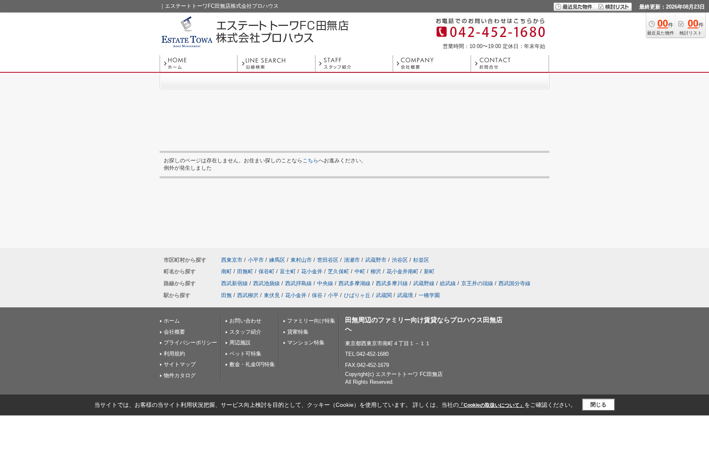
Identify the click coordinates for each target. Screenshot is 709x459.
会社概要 (174, 332)
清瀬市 (352, 260)
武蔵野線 (424, 283)
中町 (359, 271)
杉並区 (421, 260)
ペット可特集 (245, 354)
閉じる (598, 404)
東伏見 (272, 295)
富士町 (288, 271)
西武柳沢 (247, 295)
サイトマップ (180, 364)
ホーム (172, 321)
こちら (310, 160)
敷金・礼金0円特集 (252, 364)
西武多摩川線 (392, 283)
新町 (429, 271)
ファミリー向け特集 (311, 321)
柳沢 (376, 271)
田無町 (245, 271)
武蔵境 (405, 295)
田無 (226, 295)
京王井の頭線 (477, 283)
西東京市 (231, 260)
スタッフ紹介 (245, 332)
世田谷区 (327, 260)
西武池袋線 (266, 283)
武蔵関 (384, 295)
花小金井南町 (403, 271)
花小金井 (311, 271)
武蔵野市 (376, 260)
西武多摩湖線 (354, 283)
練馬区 (277, 260)
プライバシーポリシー (190, 342)
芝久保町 (338, 271)
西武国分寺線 (515, 283)
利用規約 (174, 354)
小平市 (256, 260)
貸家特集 (298, 332)
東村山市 (301, 260)
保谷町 (266, 271)
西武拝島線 (298, 283)
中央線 (325, 283)
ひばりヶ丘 (357, 295)
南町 (226, 271)
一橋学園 (429, 295)
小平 (333, 295)
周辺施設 (240, 342)
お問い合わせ (245, 321)
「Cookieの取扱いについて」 (491, 405)
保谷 (317, 295)
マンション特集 (306, 342)
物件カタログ (180, 375)
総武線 (448, 283)
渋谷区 (400, 260)
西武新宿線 (234, 283)
